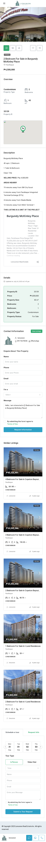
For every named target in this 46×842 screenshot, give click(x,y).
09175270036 (22, 341)
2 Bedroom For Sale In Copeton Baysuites (23, 590)
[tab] (6, 48)
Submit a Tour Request (23, 812)
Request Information (23, 430)
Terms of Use (12, 424)
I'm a (6, 389)
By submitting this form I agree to (20, 422)
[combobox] (23, 394)
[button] (23, 129)
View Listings (36, 331)
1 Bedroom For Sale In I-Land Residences (23, 646)
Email (6, 379)
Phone (6, 368)
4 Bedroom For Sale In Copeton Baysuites (23, 479)
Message (7, 400)
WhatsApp (35, 341)
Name (6, 357)
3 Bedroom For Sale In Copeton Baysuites (23, 535)
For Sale (7, 54)
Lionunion (12, 496)
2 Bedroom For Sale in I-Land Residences (23, 702)
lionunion (12, 663)
